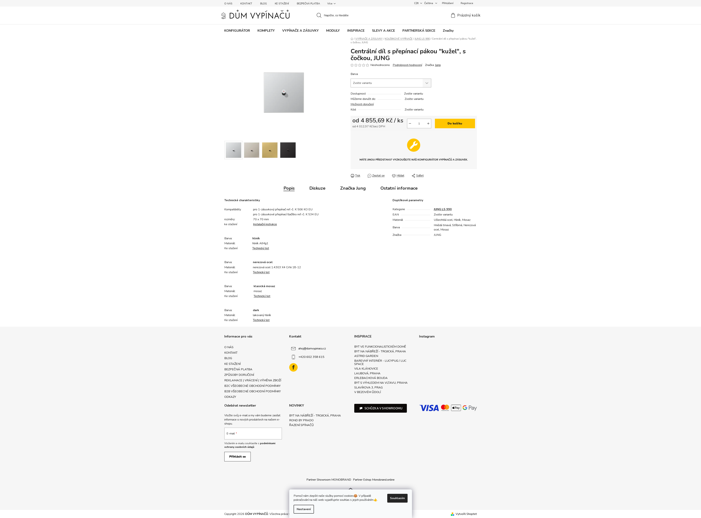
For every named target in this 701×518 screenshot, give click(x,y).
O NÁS (228, 3)
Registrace (467, 3)
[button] (380, 408)
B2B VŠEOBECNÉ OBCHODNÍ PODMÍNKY (252, 391)
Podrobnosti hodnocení (407, 65)
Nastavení (304, 509)
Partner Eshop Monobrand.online (374, 480)
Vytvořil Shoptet (466, 514)
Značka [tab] (353, 188)
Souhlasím (397, 498)
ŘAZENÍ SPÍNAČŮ (301, 425)
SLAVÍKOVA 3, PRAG (368, 387)
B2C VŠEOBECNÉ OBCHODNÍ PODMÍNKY (252, 386)
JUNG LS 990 (443, 209)
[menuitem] (237, 30)
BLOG (263, 3)
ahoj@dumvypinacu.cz (312, 348)
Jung (438, 65)
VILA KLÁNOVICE (366, 368)
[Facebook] (293, 367)
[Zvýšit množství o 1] (428, 123)
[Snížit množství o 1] (410, 123)
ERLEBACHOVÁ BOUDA (371, 378)
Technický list (260, 248)
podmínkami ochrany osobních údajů (249, 445)
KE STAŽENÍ (282, 3)
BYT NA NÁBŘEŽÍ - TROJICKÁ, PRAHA (380, 351)
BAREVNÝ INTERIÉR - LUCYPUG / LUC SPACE (380, 362)
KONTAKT (246, 3)
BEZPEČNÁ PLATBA (308, 3)
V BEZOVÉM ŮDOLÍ (367, 392)
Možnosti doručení (362, 104)
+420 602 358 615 (311, 357)
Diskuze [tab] (317, 188)
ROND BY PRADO (301, 420)
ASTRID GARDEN (366, 356)
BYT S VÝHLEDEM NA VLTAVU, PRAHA (381, 383)
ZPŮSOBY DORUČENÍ (239, 375)
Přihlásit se (237, 457)
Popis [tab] (289, 188)
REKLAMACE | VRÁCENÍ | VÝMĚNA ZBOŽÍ (252, 380)
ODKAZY (230, 397)
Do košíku (455, 123)
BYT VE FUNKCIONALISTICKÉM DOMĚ (380, 347)
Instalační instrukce (265, 224)
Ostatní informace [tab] (399, 188)
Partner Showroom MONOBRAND (328, 480)
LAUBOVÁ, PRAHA (367, 373)
